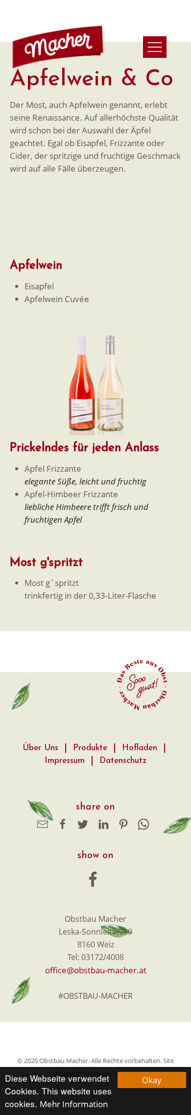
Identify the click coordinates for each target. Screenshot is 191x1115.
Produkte (90, 748)
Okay (152, 1080)
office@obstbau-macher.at (95, 970)
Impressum (65, 761)
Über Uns (40, 748)
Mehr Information (74, 1104)
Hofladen (139, 748)
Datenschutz (122, 761)
